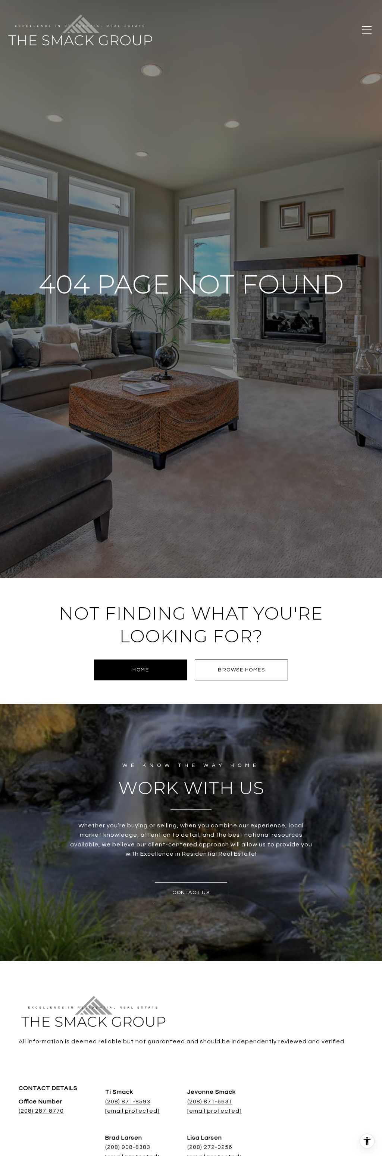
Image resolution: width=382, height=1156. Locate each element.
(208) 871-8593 (127, 1102)
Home (140, 670)
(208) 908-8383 (127, 1147)
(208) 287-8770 (41, 1111)
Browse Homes (241, 670)
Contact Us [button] (191, 892)
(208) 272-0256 (209, 1147)
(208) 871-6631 (209, 1102)
